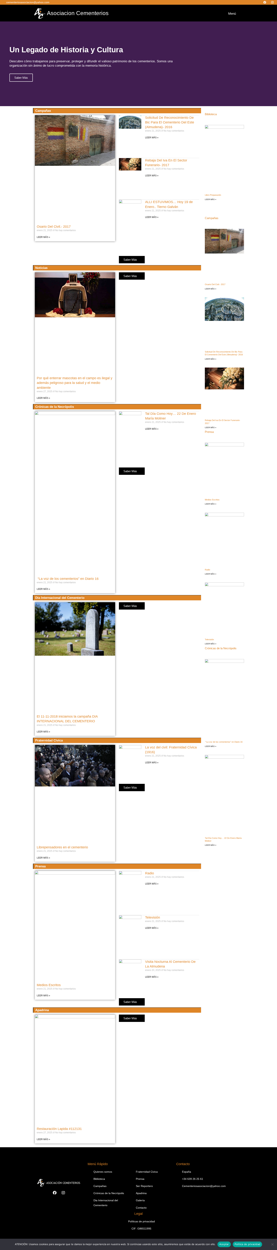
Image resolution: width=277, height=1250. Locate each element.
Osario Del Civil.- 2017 (54, 226)
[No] (272, 1244)
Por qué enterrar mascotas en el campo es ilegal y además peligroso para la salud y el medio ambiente (74, 382)
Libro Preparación (213, 195)
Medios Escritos (49, 985)
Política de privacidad (247, 1244)
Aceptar (224, 1244)
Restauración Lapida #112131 (59, 1129)
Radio (149, 873)
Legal (138, 1214)
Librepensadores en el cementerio (62, 847)
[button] (224, 13)
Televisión (152, 917)
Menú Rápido (98, 1164)
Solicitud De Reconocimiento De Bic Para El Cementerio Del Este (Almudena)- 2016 (169, 122)
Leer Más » (43, 237)
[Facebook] (265, 2)
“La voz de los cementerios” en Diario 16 (68, 579)
